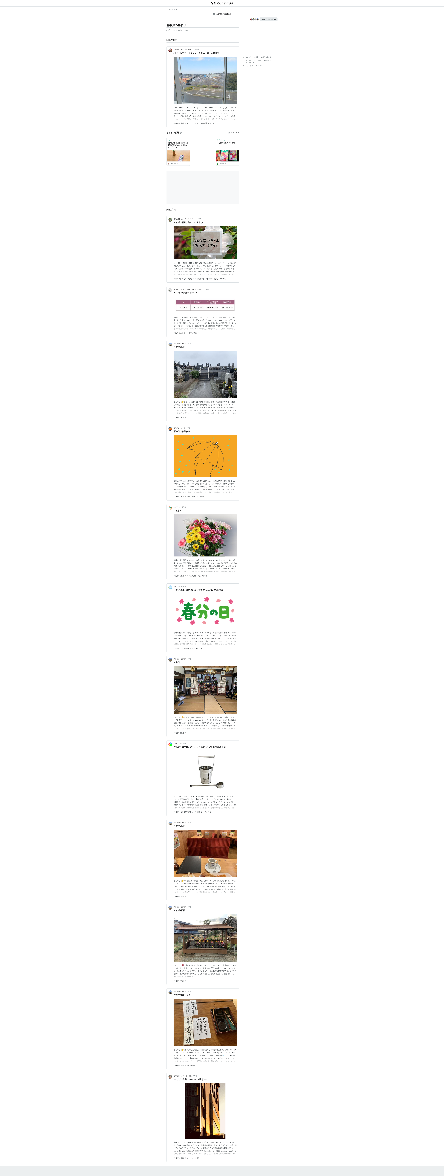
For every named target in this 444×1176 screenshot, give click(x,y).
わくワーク (177, 507)
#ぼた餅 (199, 648)
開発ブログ (267, 60)
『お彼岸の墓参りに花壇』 (226, 143)
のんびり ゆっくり (179, 428)
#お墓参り (198, 812)
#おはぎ (191, 279)
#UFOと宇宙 (192, 1065)
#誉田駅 (211, 123)
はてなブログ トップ (175, 9)
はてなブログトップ (249, 62)
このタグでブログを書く (268, 19)
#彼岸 (176, 279)
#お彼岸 (182, 333)
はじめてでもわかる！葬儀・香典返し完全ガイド (189, 289)
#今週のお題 (191, 576)
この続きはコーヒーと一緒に (183, 1076)
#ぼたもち (183, 279)
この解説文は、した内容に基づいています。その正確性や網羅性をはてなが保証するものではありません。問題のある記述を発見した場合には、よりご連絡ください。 (177, 30)
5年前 (199, 219)
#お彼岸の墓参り (180, 123)
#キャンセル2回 (193, 1158)
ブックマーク (172, 140)
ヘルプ (260, 60)
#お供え (223, 279)
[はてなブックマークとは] (181, 132)
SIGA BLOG (177, 743)
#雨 (188, 496)
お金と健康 (177, 586)
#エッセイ (201, 496)
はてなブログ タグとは (250, 60)
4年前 (197, 49)
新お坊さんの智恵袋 (180, 343)
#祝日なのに (202, 576)
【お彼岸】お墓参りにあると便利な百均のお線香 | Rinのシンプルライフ (178, 145)
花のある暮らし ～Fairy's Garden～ (185, 219)
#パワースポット (193, 123)
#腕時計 (204, 123)
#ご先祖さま (200, 279)
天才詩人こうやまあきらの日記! (183, 49)
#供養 (193, 496)
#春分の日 (177, 648)
